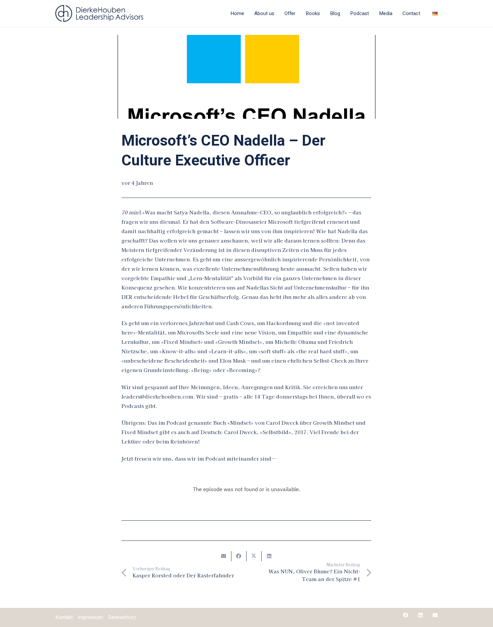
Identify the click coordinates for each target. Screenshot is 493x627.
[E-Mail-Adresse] (435, 615)
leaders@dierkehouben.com (157, 396)
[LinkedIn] (420, 615)
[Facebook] (405, 615)
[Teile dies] (238, 556)
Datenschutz (122, 617)
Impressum (90, 617)
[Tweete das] (254, 556)
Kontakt (64, 617)
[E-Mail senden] (223, 556)
